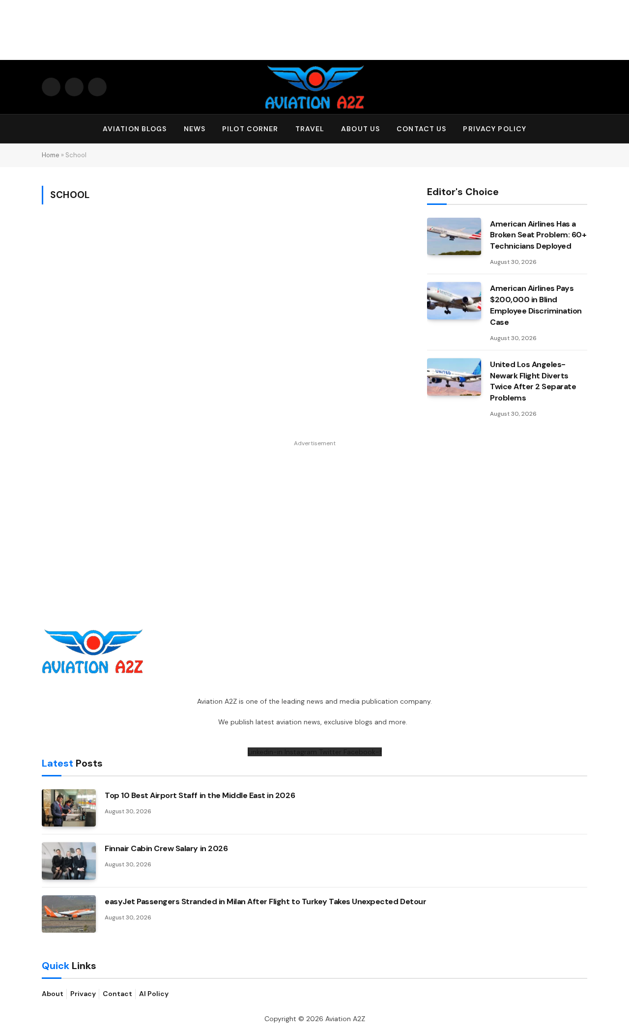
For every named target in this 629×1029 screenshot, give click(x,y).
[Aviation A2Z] (314, 87)
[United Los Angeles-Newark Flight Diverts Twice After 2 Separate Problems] (454, 377)
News (194, 128)
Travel (310, 128)
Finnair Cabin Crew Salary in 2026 (166, 848)
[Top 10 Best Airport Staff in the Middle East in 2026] (69, 808)
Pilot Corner (250, 128)
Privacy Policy (494, 128)
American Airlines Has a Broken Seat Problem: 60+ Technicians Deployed (538, 235)
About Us (360, 128)
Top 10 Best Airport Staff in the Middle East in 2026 (200, 795)
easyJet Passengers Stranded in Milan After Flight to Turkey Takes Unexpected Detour (265, 901)
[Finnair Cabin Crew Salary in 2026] (69, 861)
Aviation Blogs (135, 128)
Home (50, 155)
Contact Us (421, 128)
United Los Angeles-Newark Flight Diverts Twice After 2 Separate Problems (533, 381)
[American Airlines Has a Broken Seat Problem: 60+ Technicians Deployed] (454, 236)
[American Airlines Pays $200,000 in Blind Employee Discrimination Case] (454, 300)
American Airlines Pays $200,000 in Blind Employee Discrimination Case (536, 305)
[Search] (582, 129)
